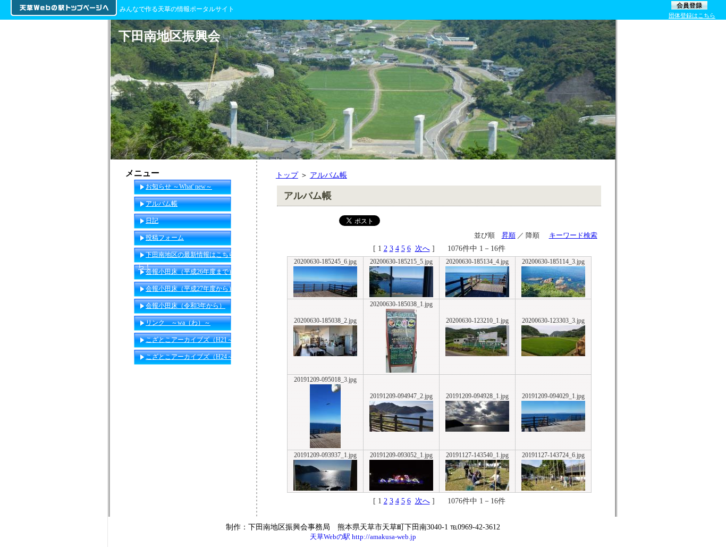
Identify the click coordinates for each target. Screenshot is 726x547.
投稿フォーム (165, 237)
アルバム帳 (328, 175)
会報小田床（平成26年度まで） (190, 271)
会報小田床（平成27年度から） (190, 288)
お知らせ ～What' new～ (179, 186)
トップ (287, 175)
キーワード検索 (573, 235)
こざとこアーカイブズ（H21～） (193, 339)
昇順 (509, 235)
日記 (152, 220)
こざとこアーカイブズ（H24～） (193, 356)
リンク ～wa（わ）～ (178, 322)
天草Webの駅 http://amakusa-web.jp (363, 537)
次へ (422, 248)
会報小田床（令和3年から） (185, 305)
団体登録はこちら (692, 15)
